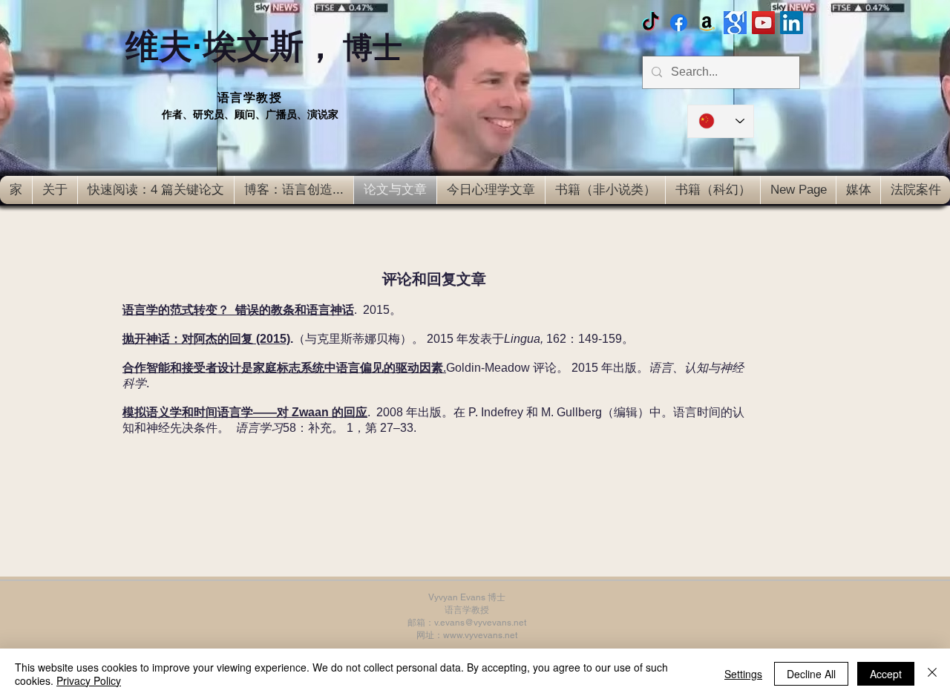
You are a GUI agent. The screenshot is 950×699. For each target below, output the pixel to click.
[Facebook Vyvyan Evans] (678, 22)
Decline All (811, 673)
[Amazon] (706, 22)
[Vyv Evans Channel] (763, 22)
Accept (886, 673)
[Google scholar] (735, 22)
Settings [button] (743, 673)
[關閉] (932, 673)
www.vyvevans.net (480, 635)
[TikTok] (650, 22)
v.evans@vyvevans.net (480, 622)
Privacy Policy (88, 680)
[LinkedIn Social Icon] (791, 22)
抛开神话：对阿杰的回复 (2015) (206, 338)
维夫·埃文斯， (264, 46)
